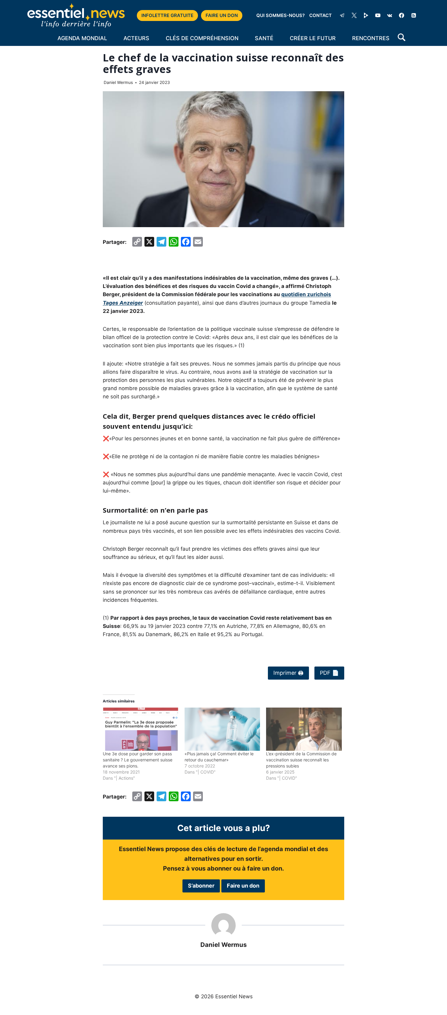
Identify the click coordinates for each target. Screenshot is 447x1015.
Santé (264, 38)
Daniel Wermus (118, 82)
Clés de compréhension (202, 38)
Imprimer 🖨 (288, 673)
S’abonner (201, 885)
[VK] (390, 15)
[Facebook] (402, 15)
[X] (354, 15)
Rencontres (371, 38)
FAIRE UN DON (222, 15)
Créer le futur (313, 38)
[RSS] (413, 15)
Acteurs (136, 38)
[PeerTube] (366, 15)
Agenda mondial (82, 38)
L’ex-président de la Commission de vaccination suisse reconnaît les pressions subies (301, 759)
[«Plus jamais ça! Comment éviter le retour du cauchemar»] (222, 729)
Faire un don (243, 885)
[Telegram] (342, 15)
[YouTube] (378, 15)
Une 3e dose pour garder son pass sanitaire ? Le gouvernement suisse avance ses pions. (137, 759)
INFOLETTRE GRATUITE (167, 15)
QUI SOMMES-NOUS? (280, 15)
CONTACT (320, 15)
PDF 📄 (329, 673)
